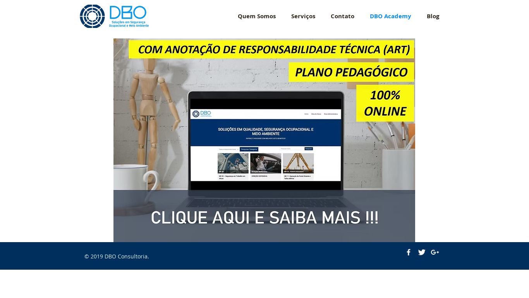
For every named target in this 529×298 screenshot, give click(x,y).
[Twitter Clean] (421, 252)
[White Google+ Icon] (435, 252)
